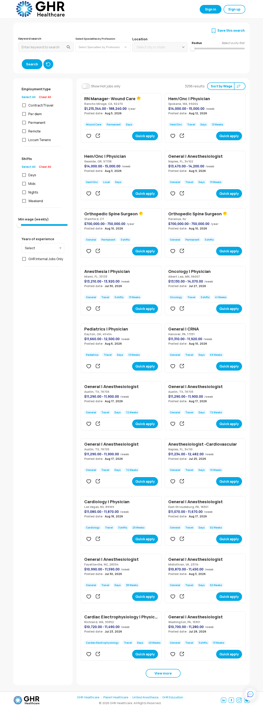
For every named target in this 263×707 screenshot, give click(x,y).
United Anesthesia (145, 697)
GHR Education (172, 697)
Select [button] (30, 248)
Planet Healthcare (115, 697)
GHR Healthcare (88, 697)
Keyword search (29, 39)
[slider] (19, 225)
